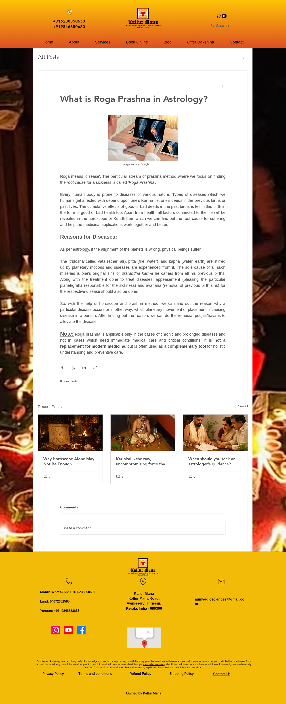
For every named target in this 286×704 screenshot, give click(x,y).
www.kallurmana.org (154, 664)
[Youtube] (68, 630)
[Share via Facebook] (62, 367)
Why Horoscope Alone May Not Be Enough (68, 461)
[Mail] (221, 581)
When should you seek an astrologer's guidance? (212, 461)
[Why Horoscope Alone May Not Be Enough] (70, 433)
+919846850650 (69, 26)
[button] (222, 16)
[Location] (143, 581)
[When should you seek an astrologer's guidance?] (215, 433)
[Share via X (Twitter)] (73, 367)
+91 (57, 21)
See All (243, 406)
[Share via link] (95, 367)
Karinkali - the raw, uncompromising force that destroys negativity (141, 461)
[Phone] (68, 581)
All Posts (48, 56)
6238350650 (73, 21)
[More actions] (222, 86)
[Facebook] (81, 630)
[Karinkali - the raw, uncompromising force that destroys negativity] (143, 433)
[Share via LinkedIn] (84, 367)
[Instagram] (55, 630)
